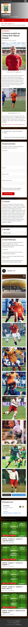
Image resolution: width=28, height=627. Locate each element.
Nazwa (4, 168)
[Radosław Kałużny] (14, 456)
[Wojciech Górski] (14, 359)
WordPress (18, 624)
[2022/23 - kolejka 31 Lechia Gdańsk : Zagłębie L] (14, 286)
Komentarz (5, 150)
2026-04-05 (4, 40)
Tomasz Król (15, 124)
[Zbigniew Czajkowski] (14, 310)
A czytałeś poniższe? (9, 519)
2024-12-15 (4, 542)
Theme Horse (16, 622)
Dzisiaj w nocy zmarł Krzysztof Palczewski (14, 137)
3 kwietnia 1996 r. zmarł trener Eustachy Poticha (13, 132)
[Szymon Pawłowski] (14, 408)
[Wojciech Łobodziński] (14, 335)
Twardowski (11, 542)
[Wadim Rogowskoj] (14, 383)
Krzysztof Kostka (12, 40)
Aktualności (5, 31)
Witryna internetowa (7, 180)
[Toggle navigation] (3, 20)
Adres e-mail (5, 174)
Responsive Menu (25, 1)
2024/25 (4, 535)
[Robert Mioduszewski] (14, 432)
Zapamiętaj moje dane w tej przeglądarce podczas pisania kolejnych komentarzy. (12, 189)
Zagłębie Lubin (21, 124)
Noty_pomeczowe (11, 535)
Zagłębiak (6, 14)
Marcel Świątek (8, 124)
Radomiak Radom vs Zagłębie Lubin (12, 513)
